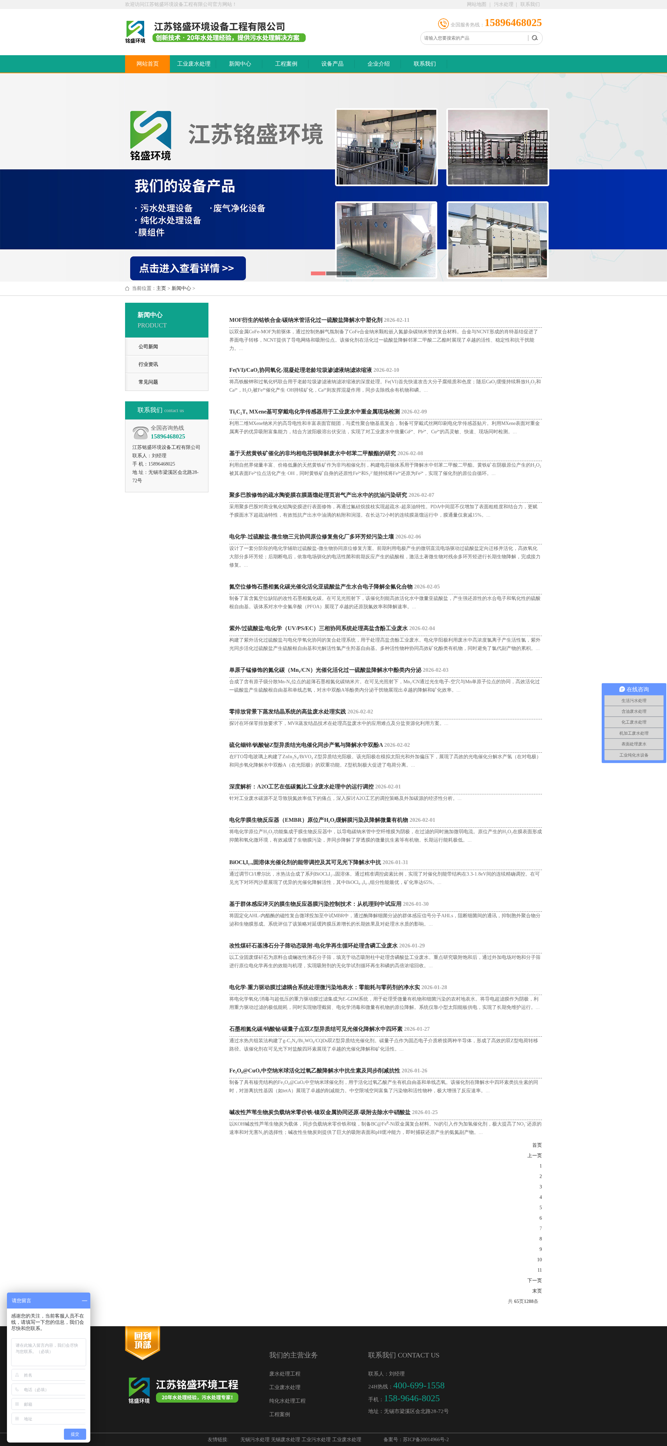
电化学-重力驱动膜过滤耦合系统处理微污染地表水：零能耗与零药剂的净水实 (338, 987)
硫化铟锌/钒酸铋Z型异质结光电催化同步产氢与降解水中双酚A (319, 745)
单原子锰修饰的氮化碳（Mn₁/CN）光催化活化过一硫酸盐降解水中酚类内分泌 (338, 670)
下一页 (534, 1280)
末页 (537, 1291)
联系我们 (530, 4)
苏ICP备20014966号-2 (426, 1439)
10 (539, 1259)
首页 (537, 1145)
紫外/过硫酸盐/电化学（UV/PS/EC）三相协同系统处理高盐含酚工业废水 (332, 628)
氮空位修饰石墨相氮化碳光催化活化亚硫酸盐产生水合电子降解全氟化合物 (334, 587)
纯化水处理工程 (287, 1401)
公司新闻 (148, 346)
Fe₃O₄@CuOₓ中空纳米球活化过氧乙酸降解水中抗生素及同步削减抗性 (328, 1070)
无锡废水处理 (285, 1439)
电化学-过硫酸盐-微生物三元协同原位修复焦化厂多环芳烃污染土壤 (325, 537)
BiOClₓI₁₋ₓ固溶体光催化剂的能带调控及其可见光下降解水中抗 (318, 862)
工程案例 (286, 64)
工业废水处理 (194, 64)
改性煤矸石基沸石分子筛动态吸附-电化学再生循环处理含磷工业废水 (327, 945)
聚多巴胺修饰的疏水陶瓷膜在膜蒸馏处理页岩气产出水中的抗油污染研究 (331, 495)
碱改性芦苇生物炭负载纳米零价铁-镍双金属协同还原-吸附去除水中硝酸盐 (333, 1112)
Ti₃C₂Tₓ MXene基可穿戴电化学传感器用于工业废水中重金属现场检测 (328, 412)
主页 (161, 288)
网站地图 (476, 4)
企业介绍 (379, 64)
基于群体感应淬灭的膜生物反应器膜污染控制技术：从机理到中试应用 (329, 904)
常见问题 (148, 382)
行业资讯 (148, 364)
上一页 (534, 1155)
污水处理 (503, 4)
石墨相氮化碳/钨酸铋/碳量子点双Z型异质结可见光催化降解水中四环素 (329, 1029)
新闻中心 (240, 64)
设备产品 (332, 64)
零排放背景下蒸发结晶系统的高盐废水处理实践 (301, 711)
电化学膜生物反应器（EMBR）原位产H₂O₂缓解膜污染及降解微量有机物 (332, 820)
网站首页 (148, 64)
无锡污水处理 (255, 1439)
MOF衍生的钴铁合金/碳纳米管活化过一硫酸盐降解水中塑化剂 (319, 320)
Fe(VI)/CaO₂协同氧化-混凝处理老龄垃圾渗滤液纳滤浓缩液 (314, 370)
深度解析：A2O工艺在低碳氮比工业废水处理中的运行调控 (315, 786)
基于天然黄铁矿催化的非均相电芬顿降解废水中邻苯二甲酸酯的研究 (326, 453)
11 (539, 1270)
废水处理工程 (284, 1374)
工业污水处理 (316, 1439)
